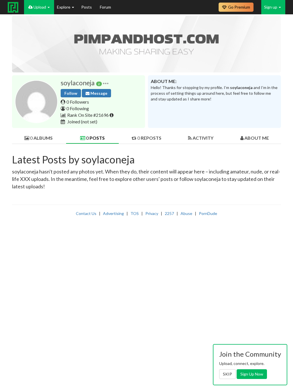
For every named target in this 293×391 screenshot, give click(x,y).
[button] (105, 83)
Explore (64, 7)
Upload (40, 7)
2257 (169, 213)
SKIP (227, 374)
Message (98, 93)
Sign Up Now (251, 374)
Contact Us (86, 213)
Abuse (186, 213)
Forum (105, 7)
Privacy (151, 213)
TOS (134, 213)
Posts (87, 7)
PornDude (208, 213)
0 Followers (77, 101)
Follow (70, 93)
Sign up (271, 7)
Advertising (113, 213)
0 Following (77, 108)
